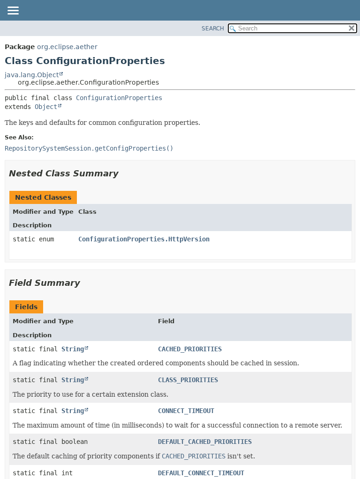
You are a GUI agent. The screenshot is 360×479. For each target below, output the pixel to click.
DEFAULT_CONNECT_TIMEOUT (201, 473)
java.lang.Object (32, 75)
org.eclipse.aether (67, 47)
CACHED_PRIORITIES (190, 349)
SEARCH (213, 28)
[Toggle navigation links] (13, 11)
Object (46, 106)
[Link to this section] (125, 173)
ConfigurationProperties (119, 98)
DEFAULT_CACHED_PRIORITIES (205, 441)
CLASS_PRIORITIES (188, 380)
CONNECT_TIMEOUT (186, 410)
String (72, 349)
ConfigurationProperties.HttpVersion (144, 239)
